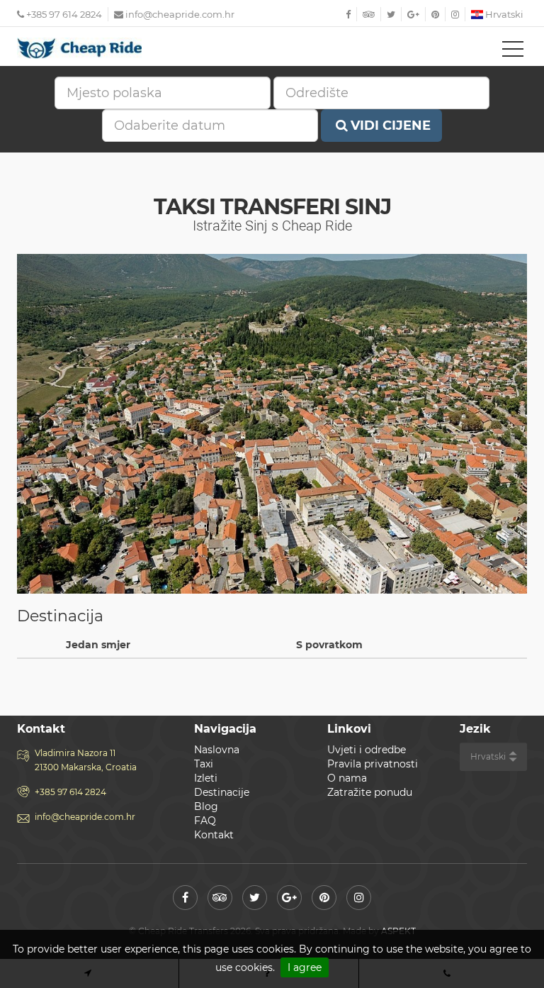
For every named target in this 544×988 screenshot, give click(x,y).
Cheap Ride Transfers (80, 48)
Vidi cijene (391, 125)
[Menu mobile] (512, 51)
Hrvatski (503, 14)
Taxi (203, 763)
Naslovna (216, 749)
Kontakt (214, 834)
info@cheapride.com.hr (179, 14)
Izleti (205, 778)
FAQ (205, 820)
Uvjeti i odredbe (366, 749)
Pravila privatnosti (372, 763)
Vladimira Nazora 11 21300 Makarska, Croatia (86, 760)
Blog (206, 806)
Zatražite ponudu (369, 792)
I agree (305, 967)
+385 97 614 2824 (63, 14)
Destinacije (221, 792)
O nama (347, 778)
